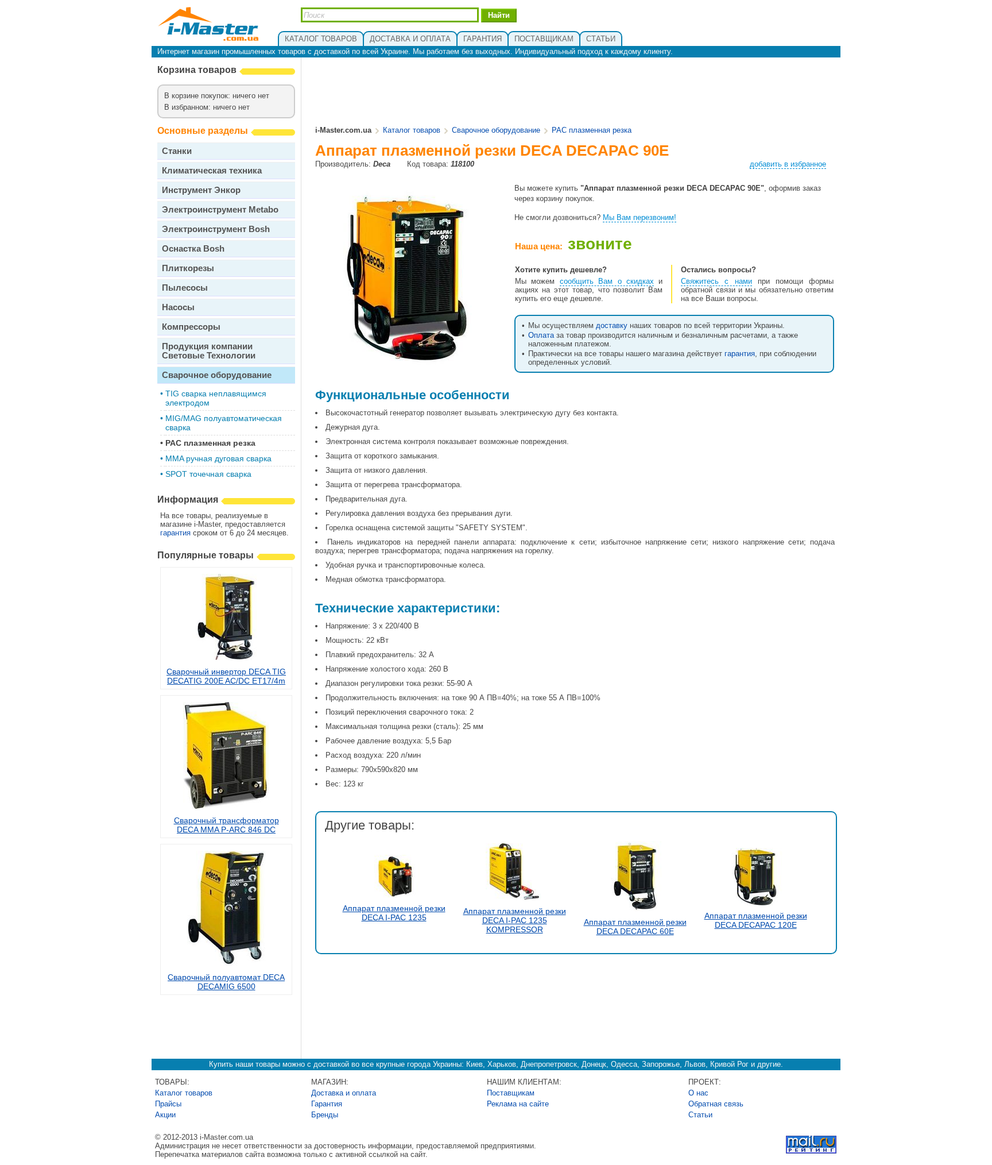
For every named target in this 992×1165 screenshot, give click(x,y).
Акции (165, 1114)
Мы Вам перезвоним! (639, 217)
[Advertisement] (575, 92)
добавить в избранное (788, 164)
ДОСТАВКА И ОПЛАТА (410, 38)
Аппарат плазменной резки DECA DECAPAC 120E (755, 920)
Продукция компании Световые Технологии (208, 350)
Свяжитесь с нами (716, 281)
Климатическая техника (212, 170)
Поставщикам (510, 1093)
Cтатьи (700, 1114)
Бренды (324, 1114)
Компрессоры (191, 326)
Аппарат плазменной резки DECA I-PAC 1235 (394, 913)
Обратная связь (715, 1104)
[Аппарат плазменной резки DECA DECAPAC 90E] (407, 365)
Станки (177, 151)
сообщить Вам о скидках (607, 281)
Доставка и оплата (343, 1093)
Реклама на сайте (518, 1104)
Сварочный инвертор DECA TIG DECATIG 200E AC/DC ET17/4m (226, 676)
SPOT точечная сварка (208, 474)
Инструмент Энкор (201, 190)
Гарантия (326, 1104)
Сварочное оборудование (217, 375)
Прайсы (168, 1104)
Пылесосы (185, 287)
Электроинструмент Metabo (220, 209)
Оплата (541, 335)
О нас (698, 1093)
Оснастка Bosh (193, 248)
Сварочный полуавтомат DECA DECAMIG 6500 (226, 982)
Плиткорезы (188, 268)
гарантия (175, 533)
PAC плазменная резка (210, 443)
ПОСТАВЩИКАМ (544, 38)
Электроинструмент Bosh (216, 229)
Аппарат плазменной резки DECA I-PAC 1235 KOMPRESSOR (514, 920)
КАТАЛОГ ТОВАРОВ (321, 38)
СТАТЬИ (600, 38)
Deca (381, 164)
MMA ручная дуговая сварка (218, 458)
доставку (611, 325)
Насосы (178, 307)
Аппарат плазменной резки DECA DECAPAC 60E (635, 926)
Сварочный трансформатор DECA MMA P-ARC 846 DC (226, 825)
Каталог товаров (411, 130)
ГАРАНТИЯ (482, 38)
